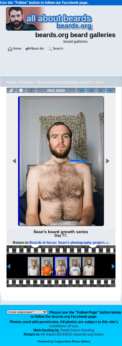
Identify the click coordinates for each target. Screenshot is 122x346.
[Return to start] (81, 90)
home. (72, 334)
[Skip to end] (110, 90)
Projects (26, 82)
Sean (99, 82)
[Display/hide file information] (21, 90)
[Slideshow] (31, 90)
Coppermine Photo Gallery (72, 341)
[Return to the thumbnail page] (11, 90)
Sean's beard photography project (64, 82)
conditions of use (63, 326)
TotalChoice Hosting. (77, 330)
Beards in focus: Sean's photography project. (67, 243)
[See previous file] (91, 90)
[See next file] (101, 90)
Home (11, 82)
